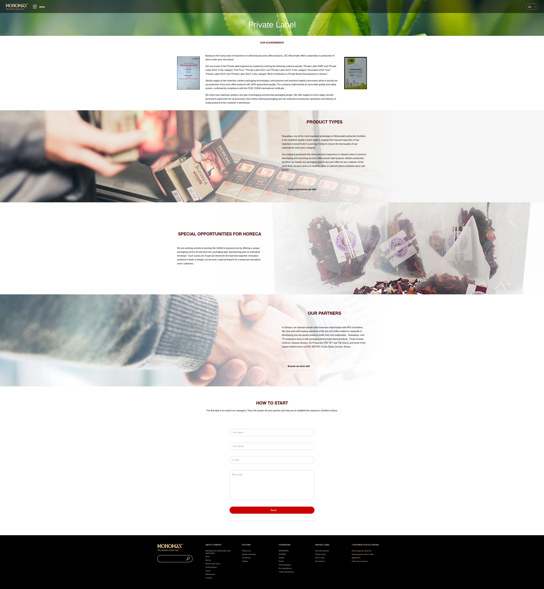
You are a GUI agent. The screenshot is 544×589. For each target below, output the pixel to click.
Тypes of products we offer (302, 189)
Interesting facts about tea (361, 551)
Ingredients (356, 558)
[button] (188, 558)
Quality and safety (249, 554)
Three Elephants (285, 565)
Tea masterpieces (285, 568)
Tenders (245, 561)
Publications (210, 574)
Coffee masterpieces (286, 572)
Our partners (320, 561)
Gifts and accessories (360, 561)
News (207, 556)
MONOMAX (283, 551)
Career (207, 571)
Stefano (281, 558)
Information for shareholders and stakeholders (217, 552)
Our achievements (322, 551)
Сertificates (246, 558)
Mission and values (212, 564)
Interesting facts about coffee (363, 554)
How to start (319, 558)
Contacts (208, 578)
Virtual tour (246, 551)
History (208, 560)
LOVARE (282, 554)
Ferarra (281, 561)
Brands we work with (299, 366)
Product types (320, 554)
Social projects (211, 567)
